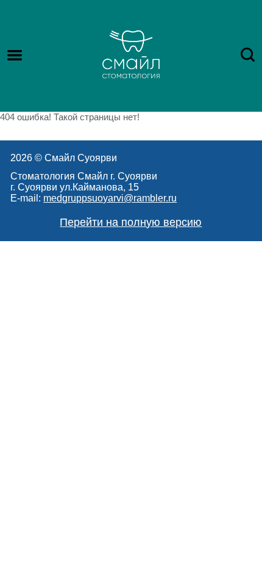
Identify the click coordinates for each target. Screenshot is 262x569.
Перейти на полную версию (131, 222)
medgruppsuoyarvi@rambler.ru (110, 198)
